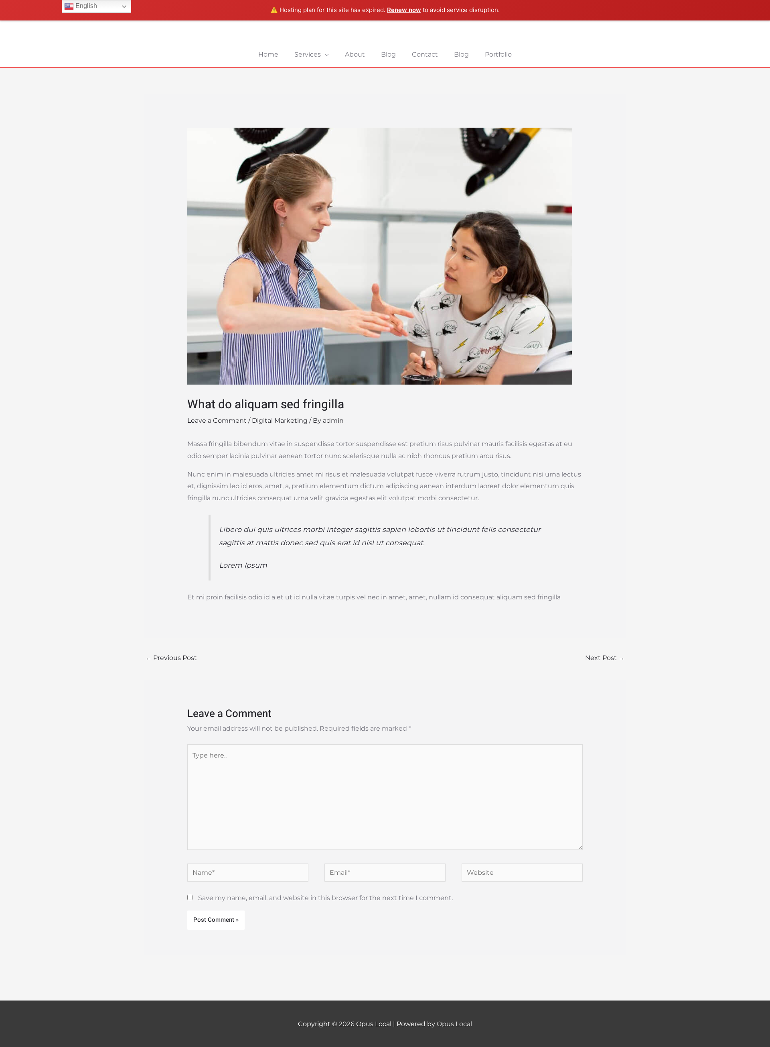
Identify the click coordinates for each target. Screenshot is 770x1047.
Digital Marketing (280, 420)
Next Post (605, 658)
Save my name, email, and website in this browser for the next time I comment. (325, 898)
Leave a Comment (217, 420)
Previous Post (171, 658)
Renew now (404, 10)
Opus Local (454, 1024)
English (85, 5)
